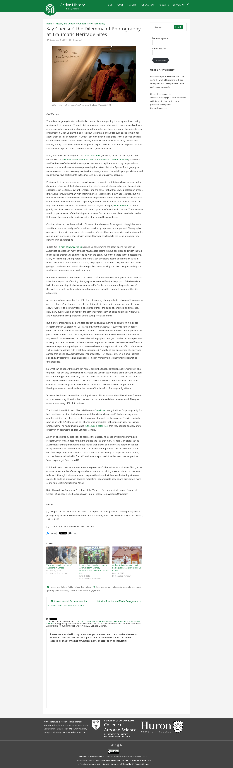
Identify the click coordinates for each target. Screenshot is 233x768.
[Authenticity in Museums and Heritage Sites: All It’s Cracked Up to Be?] (127, 555)
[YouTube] (118, 745)
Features (131, 5)
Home (109, 5)
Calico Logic (57, 732)
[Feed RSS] (121, 745)
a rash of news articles (70, 246)
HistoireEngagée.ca (158, 108)
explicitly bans (121, 205)
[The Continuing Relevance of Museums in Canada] (61, 555)
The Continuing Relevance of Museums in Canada (59, 566)
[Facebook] (115, 745)
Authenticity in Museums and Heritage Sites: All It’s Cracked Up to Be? (126, 568)
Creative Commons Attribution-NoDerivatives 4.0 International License (93, 622)
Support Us (179, 5)
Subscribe (160, 60)
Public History (84, 23)
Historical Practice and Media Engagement (118, 601)
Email (159, 49)
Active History (72, 4)
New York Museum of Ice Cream (78, 159)
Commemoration (103, 587)
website (101, 410)
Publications (148, 5)
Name (160, 38)
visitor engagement (91, 590)
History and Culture (66, 23)
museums (136, 587)
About (120, 5)
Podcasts (164, 5)
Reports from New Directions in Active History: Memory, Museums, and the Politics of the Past (94, 569)
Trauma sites (76, 590)
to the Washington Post (96, 425)
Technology (99, 23)
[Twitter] (112, 745)
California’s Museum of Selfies (112, 159)
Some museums (92, 155)
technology (64, 590)
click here (164, 101)
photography (53, 590)
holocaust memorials (121, 587)
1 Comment (77, 40)
